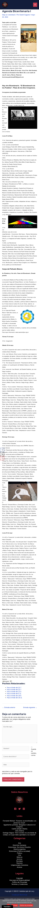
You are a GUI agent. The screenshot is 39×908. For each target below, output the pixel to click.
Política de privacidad (26, 905)
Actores (19, 867)
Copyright (19, 878)
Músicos (19, 857)
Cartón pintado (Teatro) (19, 829)
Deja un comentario (8, 15)
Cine (19, 855)
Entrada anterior (8, 707)
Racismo (19, 863)
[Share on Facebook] (2, 450)
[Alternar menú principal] (35, 5)
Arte (19, 843)
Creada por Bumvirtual (19, 895)
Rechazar (14, 905)
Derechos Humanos (19, 845)
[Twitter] (19, 809)
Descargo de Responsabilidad (19, 880)
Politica (19, 853)
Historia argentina (19, 849)
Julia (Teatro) (19, 831)
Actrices (19, 859)
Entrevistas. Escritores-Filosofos (19, 847)
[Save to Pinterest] (2, 458)
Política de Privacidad (19, 882)
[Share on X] (2, 454)
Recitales (19, 861)
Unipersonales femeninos (19, 865)
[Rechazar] (37, 902)
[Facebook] (15, 809)
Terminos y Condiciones (19, 884)
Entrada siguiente (30, 707)
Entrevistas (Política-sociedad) (19, 851)
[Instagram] (24, 809)
